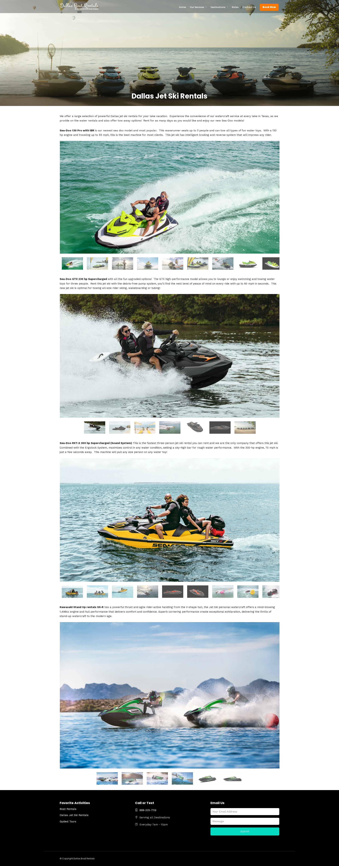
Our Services (197, 7)
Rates (235, 7)
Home (182, 7)
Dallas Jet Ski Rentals (74, 815)
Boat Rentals (68, 809)
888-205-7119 (147, 810)
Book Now (269, 7)
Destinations (218, 7)
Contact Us (249, 7)
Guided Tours (68, 821)
